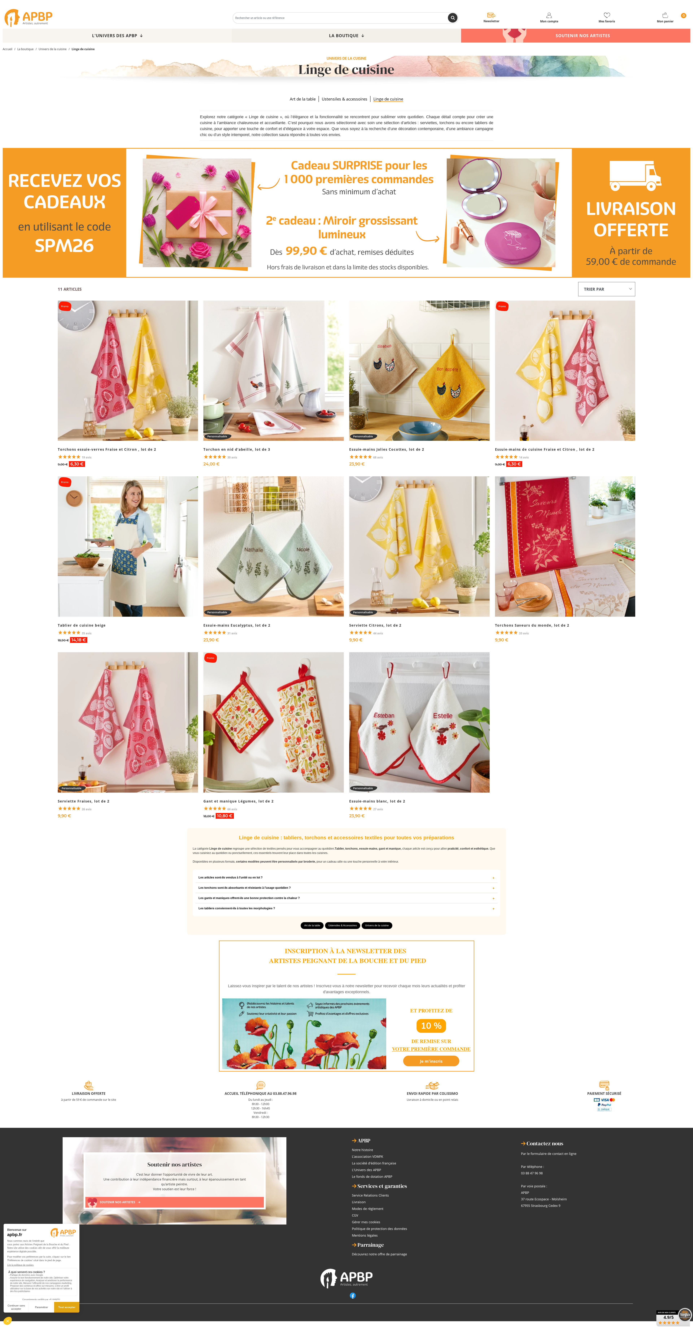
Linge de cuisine (83, 49)
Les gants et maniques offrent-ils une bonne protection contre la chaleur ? (249, 898)
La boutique (25, 49)
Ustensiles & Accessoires (342, 925)
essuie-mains (368, 848)
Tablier (339, 848)
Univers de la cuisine (53, 49)
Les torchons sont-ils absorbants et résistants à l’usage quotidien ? (245, 887)
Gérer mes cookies (366, 1222)
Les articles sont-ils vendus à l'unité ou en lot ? (231, 877)
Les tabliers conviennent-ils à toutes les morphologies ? (237, 908)
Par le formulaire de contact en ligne (548, 1153)
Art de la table (303, 99)
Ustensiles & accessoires (344, 99)
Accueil (7, 49)
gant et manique (390, 848)
